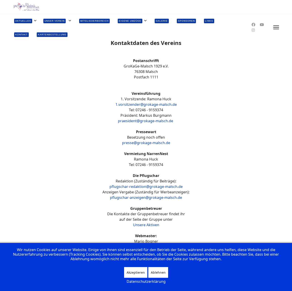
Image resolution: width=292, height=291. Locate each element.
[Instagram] (253, 30)
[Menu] (276, 27)
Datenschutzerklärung (146, 281)
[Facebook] (253, 24)
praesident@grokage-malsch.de (145, 120)
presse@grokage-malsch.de (146, 142)
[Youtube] (262, 24)
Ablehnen (158, 272)
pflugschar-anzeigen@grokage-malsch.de (146, 197)
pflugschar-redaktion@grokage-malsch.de (146, 186)
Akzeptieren (136, 272)
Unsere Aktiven (146, 224)
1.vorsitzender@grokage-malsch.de (146, 104)
